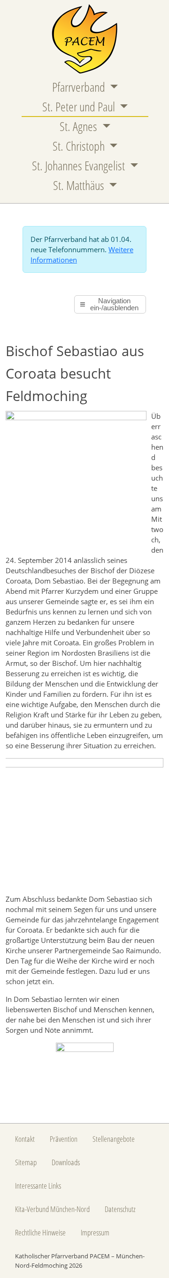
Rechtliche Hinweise (40, 1232)
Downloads (66, 1162)
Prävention (63, 1138)
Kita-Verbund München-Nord (52, 1208)
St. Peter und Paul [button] (79, 106)
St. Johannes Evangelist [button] (79, 165)
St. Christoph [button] (80, 146)
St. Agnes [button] (80, 126)
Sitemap (26, 1162)
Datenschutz (120, 1208)
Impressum (95, 1232)
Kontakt (25, 1138)
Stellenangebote (113, 1138)
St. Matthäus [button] (80, 185)
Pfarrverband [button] (80, 87)
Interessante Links (38, 1185)
